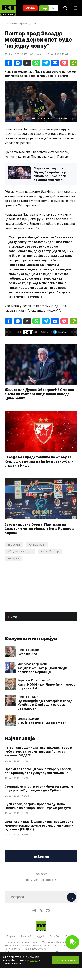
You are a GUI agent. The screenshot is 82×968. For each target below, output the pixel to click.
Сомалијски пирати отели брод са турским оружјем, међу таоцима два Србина (39, 788)
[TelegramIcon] (34, 910)
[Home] (8, 8)
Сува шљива (27, 654)
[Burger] (75, 8)
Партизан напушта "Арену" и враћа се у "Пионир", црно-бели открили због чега (50, 174)
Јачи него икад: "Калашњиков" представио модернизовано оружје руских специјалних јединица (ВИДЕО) (39, 825)
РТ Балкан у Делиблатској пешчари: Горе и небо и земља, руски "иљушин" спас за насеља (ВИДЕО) (38, 751)
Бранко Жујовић (28, 718)
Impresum (41, 873)
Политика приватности (41, 879)
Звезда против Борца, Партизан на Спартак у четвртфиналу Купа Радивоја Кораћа (39, 528)
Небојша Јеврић (28, 649)
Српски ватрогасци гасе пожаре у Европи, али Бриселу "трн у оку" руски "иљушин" (38, 771)
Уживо (30, 8)
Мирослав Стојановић (32, 664)
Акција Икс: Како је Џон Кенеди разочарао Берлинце (42, 670)
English (10, 936)
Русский (26, 936)
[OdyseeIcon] (48, 910)
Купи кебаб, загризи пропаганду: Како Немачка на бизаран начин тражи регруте (38, 806)
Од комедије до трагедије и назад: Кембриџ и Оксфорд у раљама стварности (45, 704)
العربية (40, 936)
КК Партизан (37, 544)
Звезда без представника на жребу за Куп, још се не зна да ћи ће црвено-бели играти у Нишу (39, 461)
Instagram (41, 856)
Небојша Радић (28, 696)
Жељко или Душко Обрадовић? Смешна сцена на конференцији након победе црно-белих (39, 394)
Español (54, 936)
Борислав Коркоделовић (34, 680)
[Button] (71, 897)
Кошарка (13, 558)
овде (33, 960)
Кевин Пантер (50, 551)
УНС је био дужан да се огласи (42, 723)
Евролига (14, 544)
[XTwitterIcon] (41, 910)
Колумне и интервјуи (31, 638)
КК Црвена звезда (20, 551)
